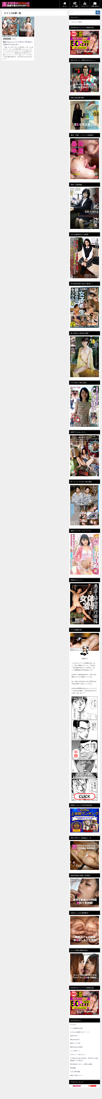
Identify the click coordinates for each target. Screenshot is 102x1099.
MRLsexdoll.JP (74, 1039)
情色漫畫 (73, 1068)
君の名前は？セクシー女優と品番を (81, 1064)
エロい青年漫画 (75, 1071)
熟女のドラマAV (75, 1043)
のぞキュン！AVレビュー (78, 1054)
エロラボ (73, 1024)
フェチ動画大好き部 (76, 1028)
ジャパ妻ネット (75, 1050)
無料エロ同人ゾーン (76, 1075)
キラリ (14, 38)
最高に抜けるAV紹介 (76, 1047)
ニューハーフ (7, 38)
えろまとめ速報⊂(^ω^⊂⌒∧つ (80, 1032)
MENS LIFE (73, 1035)
